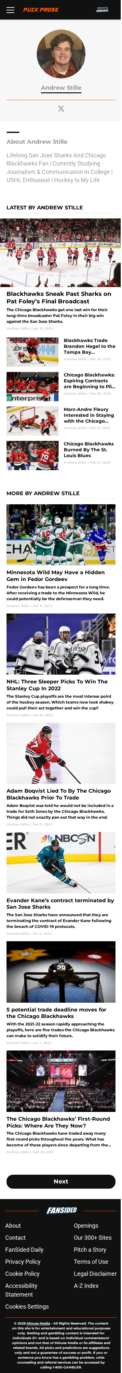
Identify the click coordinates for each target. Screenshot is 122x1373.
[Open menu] (10, 10)
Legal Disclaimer (95, 1273)
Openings (86, 1225)
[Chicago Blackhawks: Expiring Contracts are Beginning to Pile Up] (61, 386)
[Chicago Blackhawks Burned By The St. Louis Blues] (61, 455)
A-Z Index (86, 1285)
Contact (15, 1237)
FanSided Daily (24, 1249)
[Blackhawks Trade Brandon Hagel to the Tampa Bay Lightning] (61, 352)
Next (61, 1181)
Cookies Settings (27, 1306)
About (13, 1225)
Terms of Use (91, 1261)
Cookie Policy (22, 1273)
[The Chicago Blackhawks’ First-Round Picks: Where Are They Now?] (61, 1102)
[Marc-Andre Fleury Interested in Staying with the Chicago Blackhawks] (61, 421)
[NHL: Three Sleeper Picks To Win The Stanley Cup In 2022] (61, 666)
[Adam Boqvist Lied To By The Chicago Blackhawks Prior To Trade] (61, 775)
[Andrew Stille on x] (61, 108)
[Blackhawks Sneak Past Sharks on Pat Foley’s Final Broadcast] (61, 274)
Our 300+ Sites (93, 1237)
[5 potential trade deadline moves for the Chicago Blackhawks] (61, 993)
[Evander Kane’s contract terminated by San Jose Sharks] (61, 884)
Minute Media (38, 1323)
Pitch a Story (90, 1249)
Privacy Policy (23, 1261)
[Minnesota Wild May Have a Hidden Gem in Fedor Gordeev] (61, 556)
